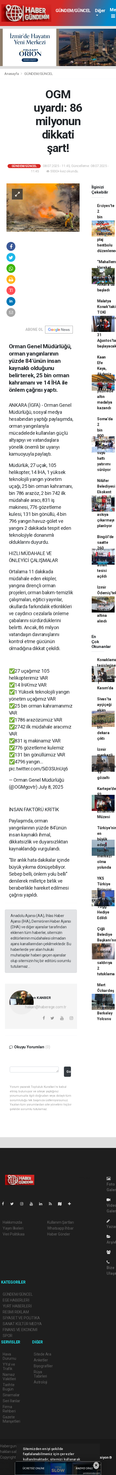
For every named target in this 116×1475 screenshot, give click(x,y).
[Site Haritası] (62, 1204)
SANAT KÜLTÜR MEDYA (22, 1324)
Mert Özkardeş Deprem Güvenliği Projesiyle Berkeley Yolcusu (106, 1002)
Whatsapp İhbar (60, 1228)
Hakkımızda (12, 1222)
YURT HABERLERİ (17, 1306)
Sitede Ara (42, 1354)
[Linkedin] (43, 1204)
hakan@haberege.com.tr (45, 1007)
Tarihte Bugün (9, 1387)
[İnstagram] (24, 1204)
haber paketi (10, 1463)
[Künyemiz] (110, 1252)
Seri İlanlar (11, 1401)
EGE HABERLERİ (16, 1300)
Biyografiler (43, 1366)
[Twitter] (14, 1204)
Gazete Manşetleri (11, 1419)
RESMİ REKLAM (16, 1312)
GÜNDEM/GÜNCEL (73, 10)
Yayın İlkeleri (13, 1228)
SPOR (7, 1335)
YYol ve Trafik (9, 1366)
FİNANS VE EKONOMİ (20, 1330)
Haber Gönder (58, 1234)
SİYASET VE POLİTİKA (21, 1318)
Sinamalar (11, 1395)
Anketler (41, 1360)
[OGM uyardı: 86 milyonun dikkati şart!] (43, 207)
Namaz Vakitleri (9, 1376)
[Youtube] (33, 1204)
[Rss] (52, 1204)
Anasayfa (11, 74)
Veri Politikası (14, 1234)
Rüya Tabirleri (40, 1374)
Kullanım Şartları (60, 1222)
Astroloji (40, 1382)
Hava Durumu (9, 1356)
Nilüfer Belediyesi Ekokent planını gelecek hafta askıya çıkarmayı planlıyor (106, 503)
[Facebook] (5, 1204)
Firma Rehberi (9, 1409)
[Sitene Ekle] (71, 1204)
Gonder (68, 1072)
